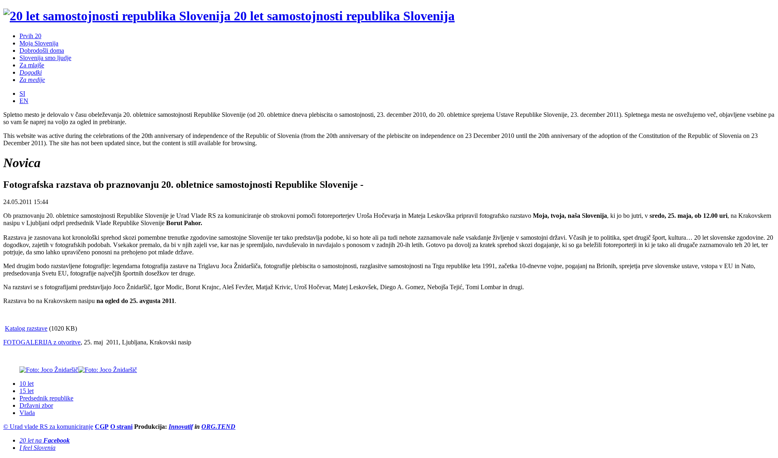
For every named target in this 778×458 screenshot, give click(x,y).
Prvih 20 (30, 35)
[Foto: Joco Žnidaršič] (48, 369)
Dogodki (30, 72)
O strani (121, 426)
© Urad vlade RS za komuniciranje (48, 426)
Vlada (27, 412)
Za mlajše (31, 65)
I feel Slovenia (37, 447)
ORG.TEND (218, 426)
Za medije (32, 79)
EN (23, 100)
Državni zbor (36, 405)
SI (22, 93)
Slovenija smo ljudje (45, 57)
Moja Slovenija (38, 43)
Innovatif (181, 426)
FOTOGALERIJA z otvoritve (42, 342)
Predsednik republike (46, 398)
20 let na (44, 440)
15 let (26, 390)
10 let (26, 383)
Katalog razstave (26, 328)
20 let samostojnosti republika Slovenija (343, 16)
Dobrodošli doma (41, 50)
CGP (102, 426)
